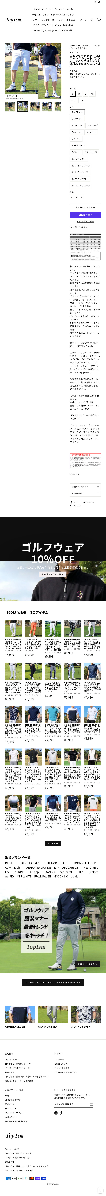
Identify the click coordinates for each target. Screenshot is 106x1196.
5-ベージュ (77, 132)
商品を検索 (9, 1072)
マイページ (59, 1059)
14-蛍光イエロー (80, 178)
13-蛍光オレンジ (80, 172)
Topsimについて (12, 1059)
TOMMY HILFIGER (84, 863)
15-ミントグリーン (81, 185)
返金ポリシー (10, 1108)
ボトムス (71, 19)
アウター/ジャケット (43, 25)
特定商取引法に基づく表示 (16, 1121)
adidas (75, 876)
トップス (60, 19)
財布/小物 (68, 25)
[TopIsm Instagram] (56, 1113)
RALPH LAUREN (30, 863)
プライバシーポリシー (14, 1112)
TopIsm (74, 52)
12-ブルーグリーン (81, 165)
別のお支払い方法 (85, 221)
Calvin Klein (13, 867)
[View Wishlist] (80, 20)
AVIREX (9, 876)
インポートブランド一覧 (42, 19)
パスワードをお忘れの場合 (65, 1072)
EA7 (56, 867)
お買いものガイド (80, 487)
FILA (80, 872)
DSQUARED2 (70, 867)
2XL (74, 100)
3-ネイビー (77, 125)
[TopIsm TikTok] (61, 1113)
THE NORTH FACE (56, 863)
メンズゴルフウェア (42, 9)
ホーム (73, 45)
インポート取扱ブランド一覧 (17, 1068)
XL (92, 93)
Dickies (93, 872)
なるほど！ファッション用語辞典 (19, 1081)
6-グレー (91, 132)
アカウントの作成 (61, 1068)
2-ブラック (77, 118)
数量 (72, 192)
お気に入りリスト (61, 1063)
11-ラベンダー (79, 158)
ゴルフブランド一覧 (63, 9)
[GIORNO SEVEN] (20, 1014)
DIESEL (9, 863)
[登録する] (91, 1104)
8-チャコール (78, 145)
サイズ (73, 89)
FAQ (7, 1095)
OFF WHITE (24, 876)
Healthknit (91, 867)
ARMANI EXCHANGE (38, 867)
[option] (33, 71)
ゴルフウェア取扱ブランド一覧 (18, 1063)
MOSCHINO (61, 876)
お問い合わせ (78, 493)
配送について (10, 1104)
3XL (82, 100)
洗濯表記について (12, 1100)
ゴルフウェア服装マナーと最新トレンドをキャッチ (26, 1076)
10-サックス (91, 152)
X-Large (35, 872)
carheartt (66, 872)
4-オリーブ (93, 125)
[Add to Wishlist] (20, 622)
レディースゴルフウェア (62, 14)
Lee (7, 872)
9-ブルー (76, 152)
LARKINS (19, 872)
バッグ (58, 25)
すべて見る (53, 843)
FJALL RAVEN (42, 876)
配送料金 (80, 74)
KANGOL (50, 872)
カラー (73, 107)
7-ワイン (76, 138)
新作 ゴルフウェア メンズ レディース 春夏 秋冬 (85, 47)
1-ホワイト (77, 112)
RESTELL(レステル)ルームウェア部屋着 (53, 30)
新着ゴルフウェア (40, 14)
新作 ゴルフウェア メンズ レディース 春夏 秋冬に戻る (54, 982)
